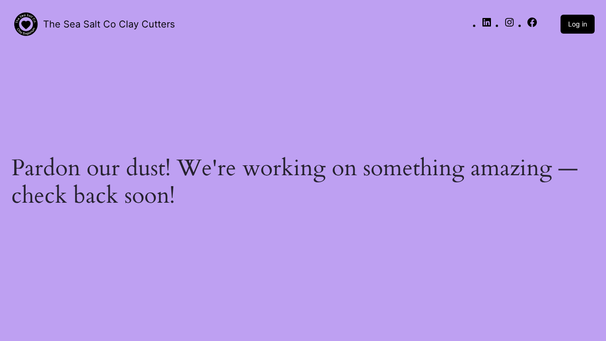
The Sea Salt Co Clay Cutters (109, 24)
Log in (577, 24)
